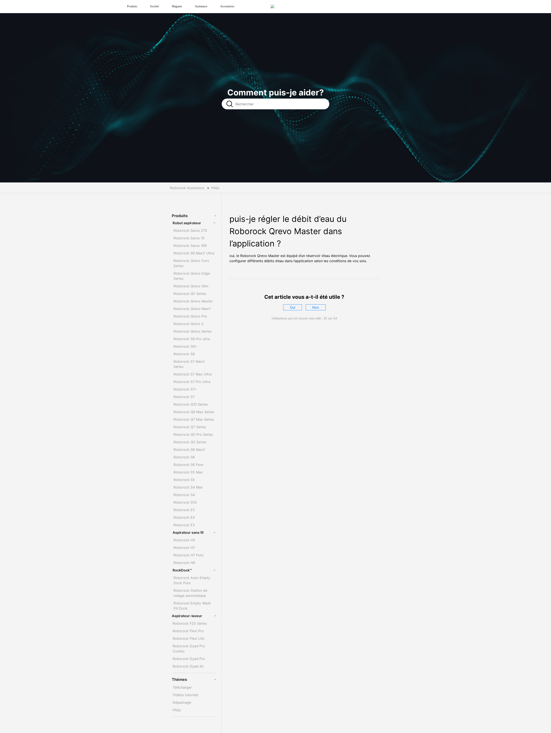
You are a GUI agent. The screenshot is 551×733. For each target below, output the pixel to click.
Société (154, 6)
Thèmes (179, 679)
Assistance (201, 6)
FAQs (215, 188)
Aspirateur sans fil (188, 532)
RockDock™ (182, 570)
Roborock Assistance (187, 188)
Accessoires (227, 6)
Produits (132, 6)
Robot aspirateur (187, 223)
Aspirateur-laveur (187, 616)
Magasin (177, 6)
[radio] (292, 307)
